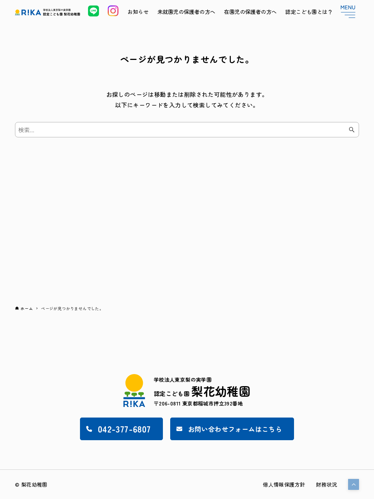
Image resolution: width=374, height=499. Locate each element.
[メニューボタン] (348, 12)
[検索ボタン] (351, 129)
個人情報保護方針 (284, 484)
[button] (353, 484)
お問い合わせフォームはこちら (235, 429)
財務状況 (326, 484)
